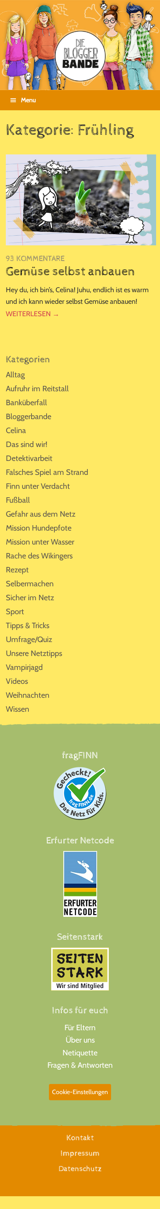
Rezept (17, 569)
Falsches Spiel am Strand (47, 472)
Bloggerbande (28, 416)
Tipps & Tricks (27, 625)
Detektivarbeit (29, 458)
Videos (17, 681)
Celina (16, 430)
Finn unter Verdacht (38, 486)
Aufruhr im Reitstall (37, 388)
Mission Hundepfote (38, 528)
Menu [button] (28, 100)
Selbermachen (30, 583)
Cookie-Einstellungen (80, 1092)
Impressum (80, 1153)
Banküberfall (26, 402)
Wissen (17, 709)
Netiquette (80, 1052)
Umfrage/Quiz (29, 639)
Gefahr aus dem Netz (40, 514)
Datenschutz (80, 1168)
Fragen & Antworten (80, 1065)
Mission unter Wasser (40, 541)
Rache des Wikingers (39, 555)
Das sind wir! (26, 444)
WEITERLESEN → (32, 314)
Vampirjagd (24, 667)
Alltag (15, 374)
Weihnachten (27, 695)
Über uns (80, 1040)
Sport (15, 611)
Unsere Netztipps (34, 653)
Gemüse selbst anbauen (70, 271)
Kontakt (80, 1138)
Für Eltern (80, 1027)
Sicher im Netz (30, 597)
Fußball (18, 500)
